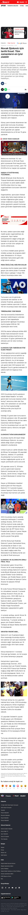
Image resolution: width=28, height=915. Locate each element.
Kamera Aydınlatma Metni (7, 873)
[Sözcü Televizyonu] (2, 796)
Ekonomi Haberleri (5, 815)
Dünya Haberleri (5, 820)
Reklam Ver (3, 852)
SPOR (3, 6)
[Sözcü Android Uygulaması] (16, 897)
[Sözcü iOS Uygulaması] (6, 897)
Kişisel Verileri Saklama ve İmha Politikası (11, 871)
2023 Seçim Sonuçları (6, 807)
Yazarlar (3, 810)
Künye (2, 850)
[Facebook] (5, 887)
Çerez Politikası (4, 868)
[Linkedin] (19, 887)
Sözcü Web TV (4, 831)
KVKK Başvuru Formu (6, 876)
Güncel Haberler (5, 825)
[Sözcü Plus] (22, 795)
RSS (2, 878)
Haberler (3, 43)
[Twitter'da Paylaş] (2, 89)
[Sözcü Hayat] (16, 796)
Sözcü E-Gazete (5, 836)
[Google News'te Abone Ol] (21, 43)
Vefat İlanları (4, 855)
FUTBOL (22, 5)
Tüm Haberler (4, 839)
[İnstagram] (2, 887)
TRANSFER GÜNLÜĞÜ (12, 5)
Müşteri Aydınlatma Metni (7, 866)
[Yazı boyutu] (25, 89)
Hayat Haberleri (5, 817)
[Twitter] (9, 887)
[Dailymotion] (15, 887)
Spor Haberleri (4, 834)
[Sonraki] (25, 33)
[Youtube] (12, 887)
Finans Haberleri (5, 812)
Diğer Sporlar (11, 43)
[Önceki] (2, 33)
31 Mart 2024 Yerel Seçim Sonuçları (9, 805)
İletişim (2, 847)
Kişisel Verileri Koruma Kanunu (8, 863)
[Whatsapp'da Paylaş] (5, 89)
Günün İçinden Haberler (6, 828)
